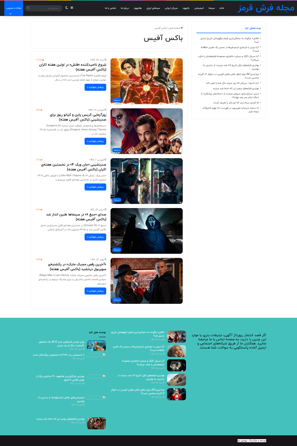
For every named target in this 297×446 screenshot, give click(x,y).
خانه (221, 8)
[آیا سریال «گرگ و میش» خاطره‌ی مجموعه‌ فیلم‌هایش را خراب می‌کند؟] (176, 365)
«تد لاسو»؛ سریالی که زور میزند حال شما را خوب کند (232, 83)
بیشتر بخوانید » (95, 87)
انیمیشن (199, 8)
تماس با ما (110, 8)
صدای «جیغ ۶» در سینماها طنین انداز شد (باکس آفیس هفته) (76, 217)
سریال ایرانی (171, 8)
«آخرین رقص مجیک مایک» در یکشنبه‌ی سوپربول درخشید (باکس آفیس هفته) (77, 267)
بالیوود (186, 8)
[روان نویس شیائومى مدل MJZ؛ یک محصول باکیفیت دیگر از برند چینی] (96, 345)
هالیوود (138, 8)
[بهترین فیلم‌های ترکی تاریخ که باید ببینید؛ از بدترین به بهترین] (176, 380)
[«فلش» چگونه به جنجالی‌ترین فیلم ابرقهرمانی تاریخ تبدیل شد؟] (176, 337)
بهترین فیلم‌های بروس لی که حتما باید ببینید (236, 88)
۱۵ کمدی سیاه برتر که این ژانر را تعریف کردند (236, 102)
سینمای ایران (153, 8)
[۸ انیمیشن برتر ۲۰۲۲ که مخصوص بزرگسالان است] (96, 362)
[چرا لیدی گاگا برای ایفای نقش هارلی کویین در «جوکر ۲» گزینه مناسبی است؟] (176, 394)
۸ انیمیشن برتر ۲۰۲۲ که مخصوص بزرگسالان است (58, 355)
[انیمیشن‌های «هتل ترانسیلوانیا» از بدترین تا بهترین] (96, 405)
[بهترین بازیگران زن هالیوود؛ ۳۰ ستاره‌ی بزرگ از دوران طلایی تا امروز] (96, 384)
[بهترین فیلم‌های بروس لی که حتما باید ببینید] (96, 423)
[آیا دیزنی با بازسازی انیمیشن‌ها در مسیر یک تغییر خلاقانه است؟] (176, 351)
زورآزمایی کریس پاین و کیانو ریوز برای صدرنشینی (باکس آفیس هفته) (78, 117)
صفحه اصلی (174, 28)
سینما (212, 8)
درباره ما (125, 8)
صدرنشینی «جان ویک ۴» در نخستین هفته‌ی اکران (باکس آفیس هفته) (73, 167)
